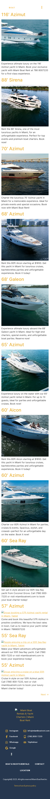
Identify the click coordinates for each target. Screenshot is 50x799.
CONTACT (39, 764)
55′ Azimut (12, 665)
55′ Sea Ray (13, 635)
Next (45, 694)
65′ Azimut (12, 344)
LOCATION (25, 771)
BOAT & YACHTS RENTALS (17, 764)
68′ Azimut (12, 214)
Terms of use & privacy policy (25, 786)
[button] (42, 7)
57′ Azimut (12, 606)
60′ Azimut (12, 475)
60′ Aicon (11, 410)
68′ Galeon (12, 279)
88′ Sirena (11, 80)
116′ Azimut (13, 14)
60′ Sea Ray (13, 540)
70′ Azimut (12, 148)
